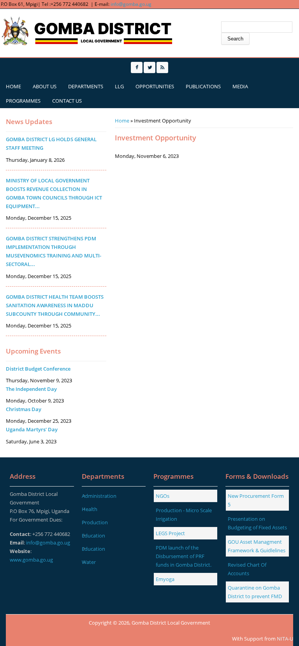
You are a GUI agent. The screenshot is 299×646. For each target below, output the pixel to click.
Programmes (23, 100)
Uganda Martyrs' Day (32, 429)
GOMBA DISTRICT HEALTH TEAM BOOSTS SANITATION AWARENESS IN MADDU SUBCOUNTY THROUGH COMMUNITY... (55, 305)
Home (13, 86)
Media (240, 86)
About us (44, 86)
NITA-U (285, 638)
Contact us (67, 100)
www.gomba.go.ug (31, 559)
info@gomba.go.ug (131, 4)
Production (95, 522)
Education (93, 535)
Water (89, 561)
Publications (203, 86)
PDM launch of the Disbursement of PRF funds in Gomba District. (183, 556)
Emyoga (165, 579)
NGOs (162, 495)
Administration (99, 495)
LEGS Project (170, 533)
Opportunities (154, 86)
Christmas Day (23, 409)
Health (89, 509)
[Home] (87, 31)
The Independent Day (31, 388)
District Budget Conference (38, 368)
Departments (85, 86)
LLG (119, 86)
